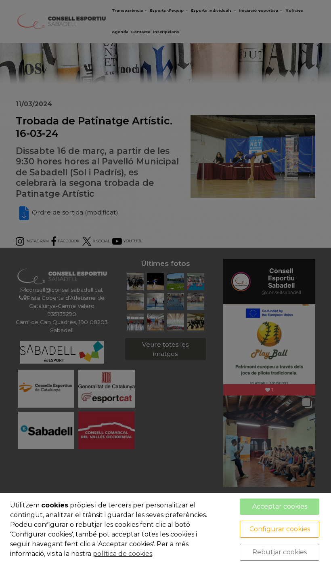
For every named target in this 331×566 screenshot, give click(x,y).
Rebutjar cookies (279, 552)
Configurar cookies (279, 529)
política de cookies (122, 554)
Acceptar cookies (279, 506)
